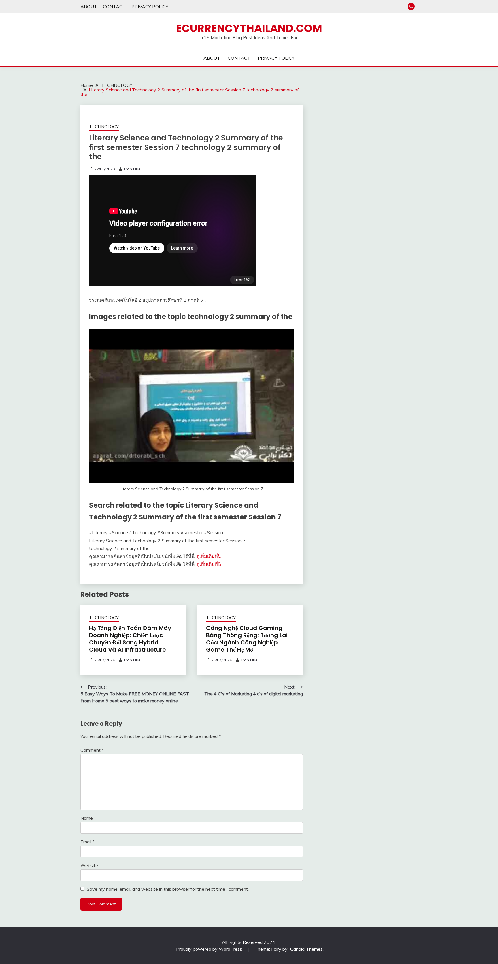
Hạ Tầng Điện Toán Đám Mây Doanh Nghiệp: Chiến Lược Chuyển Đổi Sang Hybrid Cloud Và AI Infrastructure (130, 639)
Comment (92, 750)
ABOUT (88, 7)
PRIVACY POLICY (149, 7)
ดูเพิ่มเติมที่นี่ (209, 556)
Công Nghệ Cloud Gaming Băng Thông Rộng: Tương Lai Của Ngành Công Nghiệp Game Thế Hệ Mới (247, 639)
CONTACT (114, 7)
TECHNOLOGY (104, 127)
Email (87, 842)
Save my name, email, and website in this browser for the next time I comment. (168, 889)
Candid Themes (306, 949)
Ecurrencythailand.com (249, 28)
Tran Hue (132, 169)
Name (88, 818)
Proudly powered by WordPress (209, 949)
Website (89, 865)
